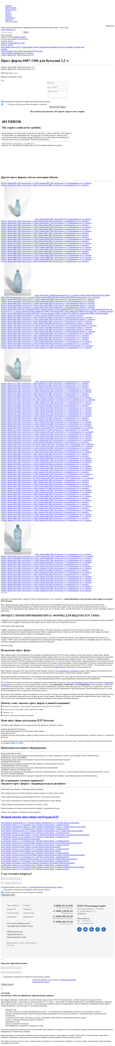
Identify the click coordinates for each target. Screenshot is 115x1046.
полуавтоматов (63, 671)
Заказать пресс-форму (57, 107)
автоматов (75, 671)
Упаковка (69, 47)
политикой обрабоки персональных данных (45, 887)
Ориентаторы (44, 47)
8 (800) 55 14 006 (63, 905)
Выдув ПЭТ (16, 47)
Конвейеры (54, 47)
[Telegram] (79, 929)
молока (91, 682)
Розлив (35, 47)
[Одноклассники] (103, 929)
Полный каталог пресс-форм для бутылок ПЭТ (30, 816)
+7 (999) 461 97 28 (63, 921)
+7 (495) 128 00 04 (63, 911)
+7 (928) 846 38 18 (63, 916)
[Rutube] (91, 929)
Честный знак (79, 47)
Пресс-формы (6, 47)
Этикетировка (27, 47)
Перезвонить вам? (8, 895)
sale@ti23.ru (81, 913)
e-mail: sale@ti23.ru (8, 30)
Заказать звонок (7, 41)
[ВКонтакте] (97, 929)
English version (110, 25)
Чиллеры (62, 47)
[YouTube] (85, 929)
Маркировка (28, 917)
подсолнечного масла (79, 682)
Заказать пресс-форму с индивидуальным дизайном (21, 812)
